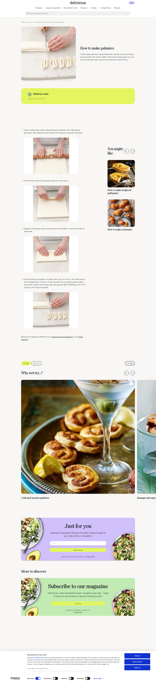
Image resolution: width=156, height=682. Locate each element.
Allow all (137, 656)
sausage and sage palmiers (62, 337)
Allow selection (137, 661)
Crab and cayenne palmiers (35, 498)
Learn (30, 22)
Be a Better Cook (70, 8)
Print (37, 363)
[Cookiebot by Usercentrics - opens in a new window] (15, 678)
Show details (98, 678)
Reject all (137, 667)
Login (131, 3)
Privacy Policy (90, 556)
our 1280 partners (38, 657)
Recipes (39, 8)
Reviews (117, 8)
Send (131, 363)
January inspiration (53, 8)
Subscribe (78, 603)
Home (23, 22)
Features (83, 8)
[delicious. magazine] (78, 2)
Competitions (105, 8)
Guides (94, 8)
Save (27, 363)
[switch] (55, 678)
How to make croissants (120, 229)
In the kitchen (41, 22)
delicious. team (40, 94)
